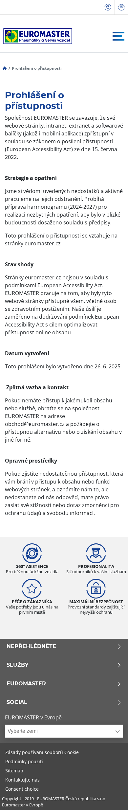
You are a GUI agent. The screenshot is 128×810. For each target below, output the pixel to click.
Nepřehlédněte (31, 646)
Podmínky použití (24, 761)
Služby (18, 665)
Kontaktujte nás (22, 780)
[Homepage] (5, 68)
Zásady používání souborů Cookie (42, 752)
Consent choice (22, 789)
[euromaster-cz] (36, 36)
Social (17, 702)
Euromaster (26, 683)
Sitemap (14, 770)
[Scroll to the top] (110, 796)
